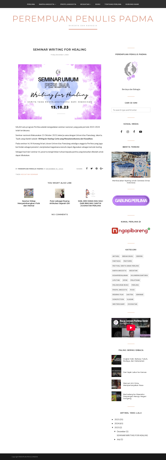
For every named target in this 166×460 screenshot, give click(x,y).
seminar (34, 174)
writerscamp (119, 304)
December (121, 431)
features (128, 261)
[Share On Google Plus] (101, 168)
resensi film (118, 294)
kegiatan (25, 174)
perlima (135, 285)
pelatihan (135, 280)
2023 (117, 427)
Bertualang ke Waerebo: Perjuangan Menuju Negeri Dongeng (134, 396)
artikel (116, 256)
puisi (132, 290)
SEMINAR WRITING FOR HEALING (132, 435)
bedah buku (127, 256)
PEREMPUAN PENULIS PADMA (83, 19)
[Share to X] (92, 168)
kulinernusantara (139, 275)
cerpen (139, 256)
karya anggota (119, 271)
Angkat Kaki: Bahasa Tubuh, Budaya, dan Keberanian (135, 360)
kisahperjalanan (120, 275)
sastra (130, 294)
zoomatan (132, 304)
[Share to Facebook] (87, 168)
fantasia (116, 261)
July (118, 439)
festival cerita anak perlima (126, 266)
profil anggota (120, 290)
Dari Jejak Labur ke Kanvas (135, 372)
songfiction (118, 299)
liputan (116, 280)
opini (125, 280)
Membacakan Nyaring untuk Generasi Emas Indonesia (131, 182)
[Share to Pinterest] (97, 168)
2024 (117, 423)
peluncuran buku (121, 285)
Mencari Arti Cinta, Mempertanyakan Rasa (133, 384)
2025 (117, 419)
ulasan (130, 299)
